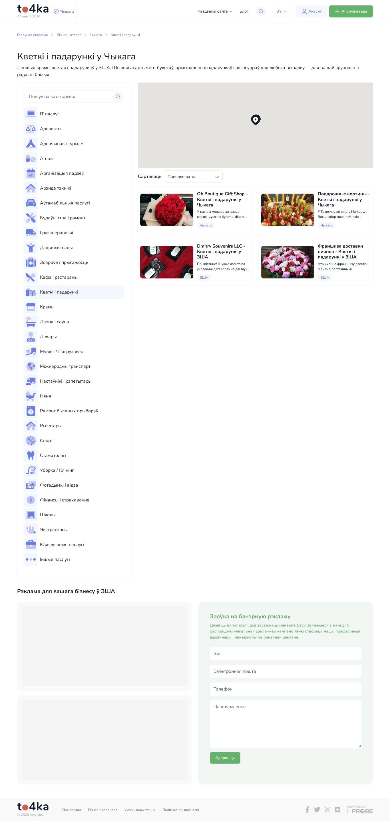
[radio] (74, 114)
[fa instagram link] (327, 809)
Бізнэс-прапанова (103, 810)
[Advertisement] (104, 646)
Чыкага (96, 35)
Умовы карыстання (140, 810)
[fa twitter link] (317, 809)
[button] (255, 120)
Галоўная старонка (32, 35)
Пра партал (71, 810)
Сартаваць (150, 176)
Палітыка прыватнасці (180, 810)
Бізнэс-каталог (69, 35)
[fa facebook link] (307, 809)
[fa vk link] (337, 809)
